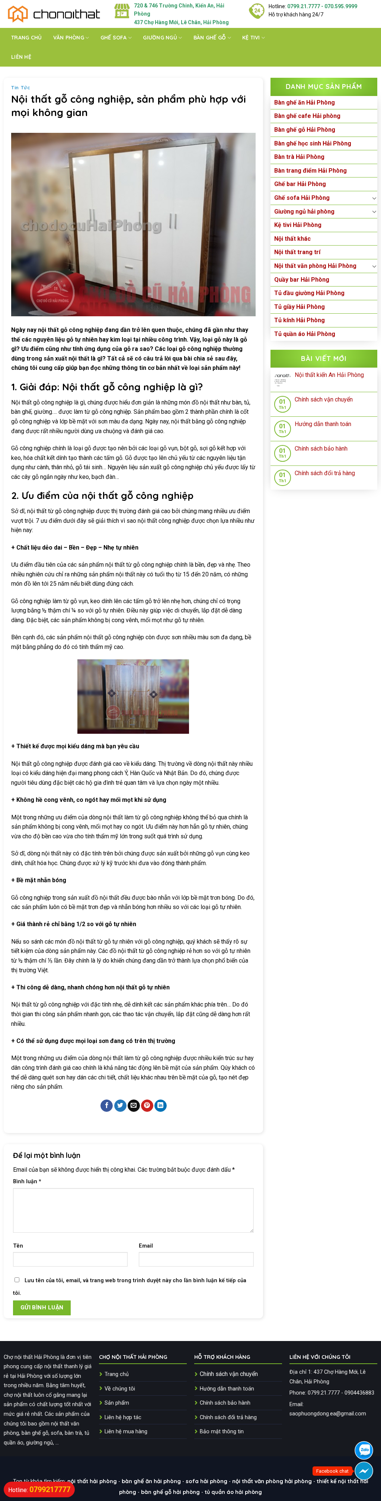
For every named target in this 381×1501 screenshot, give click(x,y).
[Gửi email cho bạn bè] (134, 1106)
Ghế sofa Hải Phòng (302, 197)
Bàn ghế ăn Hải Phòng (304, 102)
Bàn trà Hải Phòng (299, 156)
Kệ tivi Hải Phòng (297, 224)
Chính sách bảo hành (321, 448)
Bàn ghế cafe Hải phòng (307, 115)
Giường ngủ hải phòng (304, 211)
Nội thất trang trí (297, 252)
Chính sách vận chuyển (324, 399)
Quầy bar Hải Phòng (301, 279)
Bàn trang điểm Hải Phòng (310, 170)
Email (146, 1246)
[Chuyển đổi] (374, 197)
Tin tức (21, 87)
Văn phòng (68, 37)
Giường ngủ (160, 37)
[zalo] (364, 1450)
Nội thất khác (292, 238)
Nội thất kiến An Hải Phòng (329, 374)
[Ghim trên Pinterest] (147, 1106)
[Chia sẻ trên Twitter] (120, 1106)
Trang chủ (26, 37)
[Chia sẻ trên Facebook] (106, 1106)
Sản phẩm (117, 1403)
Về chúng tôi (120, 1389)
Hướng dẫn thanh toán (323, 424)
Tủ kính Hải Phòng (299, 320)
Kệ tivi (251, 37)
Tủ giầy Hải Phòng (299, 306)
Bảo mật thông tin (222, 1431)
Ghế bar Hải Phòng (300, 184)
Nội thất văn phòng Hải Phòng (315, 265)
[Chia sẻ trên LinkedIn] (160, 1106)
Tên (18, 1246)
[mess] (364, 1471)
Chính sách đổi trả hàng (325, 473)
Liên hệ (21, 57)
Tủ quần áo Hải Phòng (304, 333)
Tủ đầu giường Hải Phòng (309, 293)
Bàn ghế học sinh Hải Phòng (312, 143)
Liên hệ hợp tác (123, 1417)
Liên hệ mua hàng (126, 1431)
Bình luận (27, 1181)
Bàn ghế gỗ (209, 37)
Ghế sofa (113, 37)
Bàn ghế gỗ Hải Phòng (304, 129)
